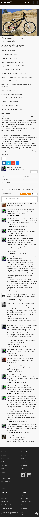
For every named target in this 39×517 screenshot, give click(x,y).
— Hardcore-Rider (13, 215)
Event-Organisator (6, 505)
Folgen (35, 172)
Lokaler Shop (24, 462)
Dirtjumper (26, 176)
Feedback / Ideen (26, 501)
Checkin (3, 475)
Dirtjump (3, 455)
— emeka (10, 371)
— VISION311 (11, 300)
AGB (22, 512)
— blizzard (10, 205)
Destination (4, 501)
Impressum (4, 514)
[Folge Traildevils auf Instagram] (29, 477)
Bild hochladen (5, 481)
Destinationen (25, 465)
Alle (2, 7)
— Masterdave (12, 443)
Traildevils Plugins (6, 508)
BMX (2, 468)
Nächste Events (25, 452)
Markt (22, 458)
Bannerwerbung (6, 495)
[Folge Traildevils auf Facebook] (23, 477)
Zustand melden (6, 478)
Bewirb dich (24, 508)
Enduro (3, 462)
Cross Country (5, 458)
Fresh (35, 194)
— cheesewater (12, 355)
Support (23, 495)
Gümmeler (4, 465)
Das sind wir (24, 505)
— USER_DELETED (13, 226)
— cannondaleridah (13, 432)
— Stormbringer (12, 291)
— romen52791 (12, 253)
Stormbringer (17, 167)
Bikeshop (4, 498)
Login (29, 2)
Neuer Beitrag (5, 485)
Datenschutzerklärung (16, 514)
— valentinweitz (12, 322)
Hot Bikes (23, 455)
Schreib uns (24, 498)
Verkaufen (4, 488)
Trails (22, 468)
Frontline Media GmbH (12, 512)
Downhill (3, 452)
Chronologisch (26, 194)
